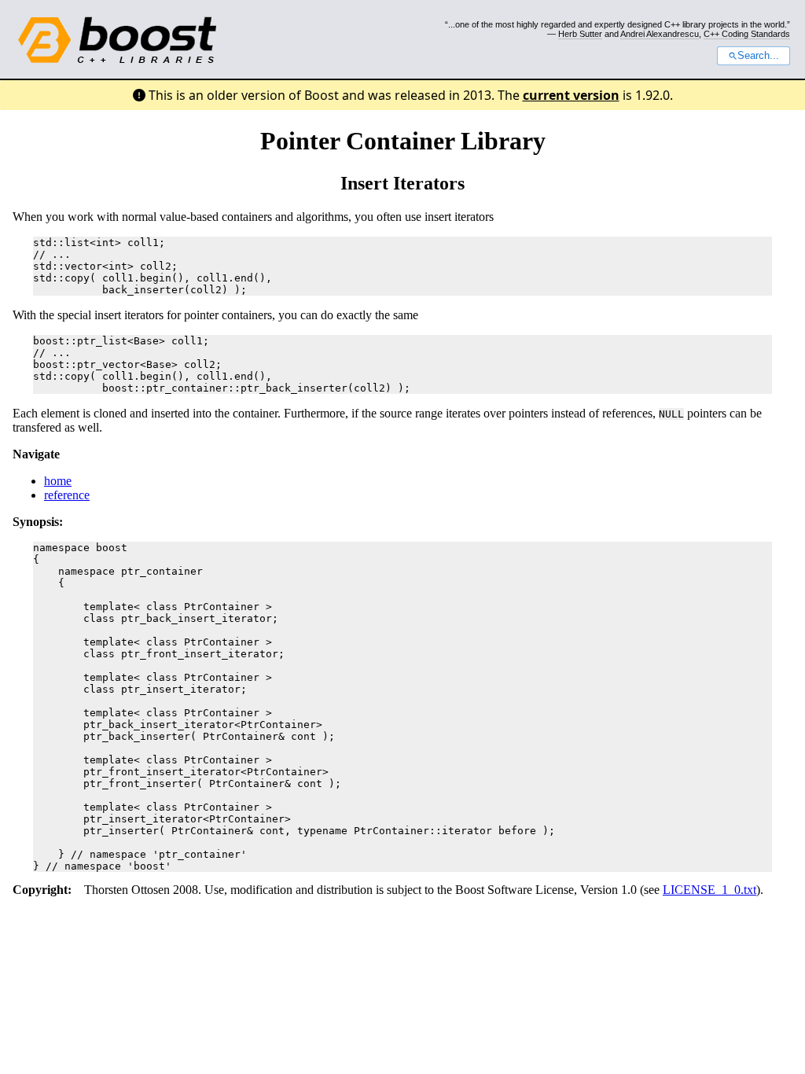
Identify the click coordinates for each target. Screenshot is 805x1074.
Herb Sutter (580, 34)
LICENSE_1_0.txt (709, 889)
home (58, 480)
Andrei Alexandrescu (659, 34)
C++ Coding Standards (747, 34)
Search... (758, 55)
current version (571, 95)
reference (67, 495)
